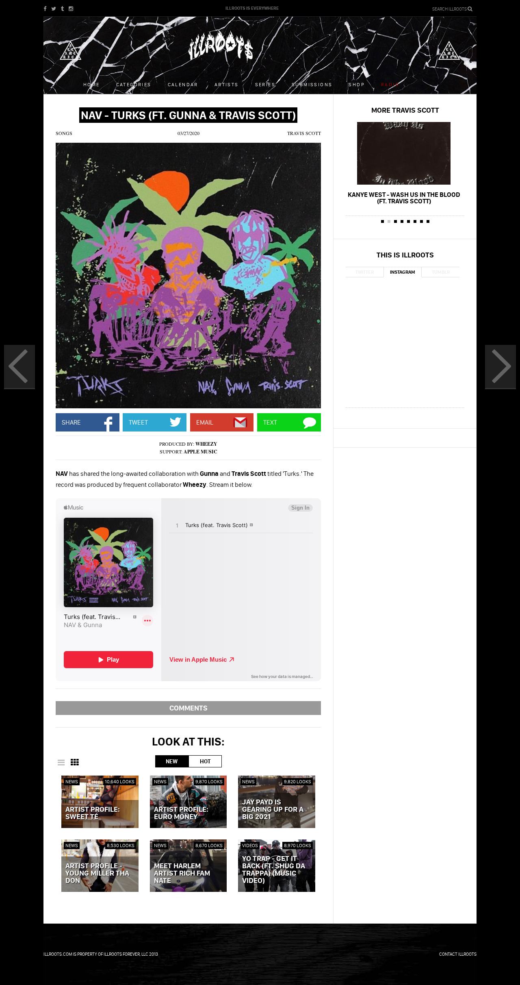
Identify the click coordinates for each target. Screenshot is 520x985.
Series (265, 84)
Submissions (312, 84)
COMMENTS (188, 708)
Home (91, 84)
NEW (172, 761)
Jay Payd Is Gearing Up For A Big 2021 (272, 809)
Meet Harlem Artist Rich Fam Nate (182, 873)
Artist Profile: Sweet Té (92, 813)
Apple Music (200, 451)
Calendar (183, 84)
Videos (250, 845)
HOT (205, 761)
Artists (226, 84)
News (71, 781)
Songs (64, 133)
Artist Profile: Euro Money (181, 813)
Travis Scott (304, 133)
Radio (390, 84)
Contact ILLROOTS (458, 954)
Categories (134, 84)
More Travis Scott (405, 110)
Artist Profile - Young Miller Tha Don (97, 873)
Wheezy (206, 443)
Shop (357, 84)
